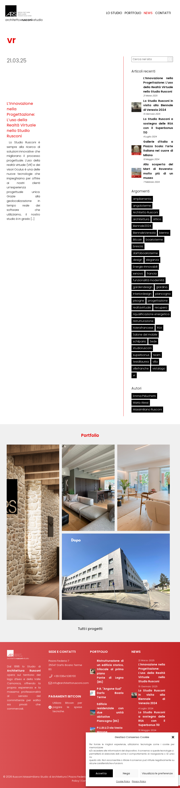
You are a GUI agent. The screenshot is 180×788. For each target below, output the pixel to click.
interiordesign (142, 294)
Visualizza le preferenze (157, 773)
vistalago (158, 368)
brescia (138, 246)
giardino (162, 287)
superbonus (141, 355)
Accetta (101, 773)
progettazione (158, 301)
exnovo (138, 274)
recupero (161, 307)
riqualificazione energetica (151, 314)
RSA (159, 328)
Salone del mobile (145, 335)
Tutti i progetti (90, 628)
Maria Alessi (141, 403)
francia (152, 274)
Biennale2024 (142, 226)
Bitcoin (137, 240)
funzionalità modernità (148, 280)
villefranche (141, 368)
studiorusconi (142, 348)
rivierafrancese (143, 328)
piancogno (163, 294)
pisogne (138, 301)
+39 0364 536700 (65, 676)
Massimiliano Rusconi (147, 409)
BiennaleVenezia (144, 233)
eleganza (152, 260)
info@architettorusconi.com (67, 683)
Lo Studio (114, 13)
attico (157, 219)
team (156, 355)
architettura (141, 219)
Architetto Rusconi (145, 212)
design (137, 260)
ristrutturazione (143, 321)
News (148, 13)
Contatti (163, 13)
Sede (153, 341)
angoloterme (142, 206)
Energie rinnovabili (145, 267)
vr (134, 375)
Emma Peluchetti (144, 396)
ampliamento (142, 199)
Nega (126, 773)
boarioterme (154, 240)
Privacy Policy (139, 781)
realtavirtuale (142, 307)
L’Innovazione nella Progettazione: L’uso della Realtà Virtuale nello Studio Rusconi (21, 120)
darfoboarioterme (145, 253)
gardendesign (142, 287)
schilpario (139, 341)
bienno (164, 233)
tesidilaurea (141, 362)
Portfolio (133, 13)
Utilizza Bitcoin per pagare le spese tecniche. (67, 707)
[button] (173, 737)
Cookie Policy (123, 781)
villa (155, 362)
